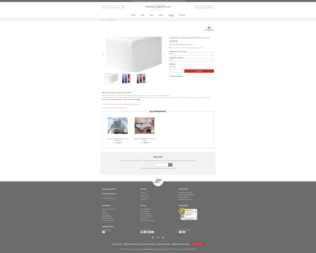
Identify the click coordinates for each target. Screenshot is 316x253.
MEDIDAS (172, 64)
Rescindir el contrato (197, 244)
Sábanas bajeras (107, 216)
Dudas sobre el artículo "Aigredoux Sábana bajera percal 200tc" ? (122, 104)
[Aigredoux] (209, 29)
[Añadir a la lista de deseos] (125, 131)
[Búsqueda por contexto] (104, 7)
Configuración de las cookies (180, 244)
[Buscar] (123, 7)
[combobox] (114, 7)
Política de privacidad (153, 168)
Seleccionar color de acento (177, 51)
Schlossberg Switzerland (147, 220)
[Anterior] (103, 54)
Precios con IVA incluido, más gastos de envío (181, 44)
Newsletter (143, 199)
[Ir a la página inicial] (158, 7)
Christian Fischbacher (146, 216)
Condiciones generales (185, 192)
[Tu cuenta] (201, 7)
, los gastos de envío (149, 249)
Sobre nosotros (144, 197)
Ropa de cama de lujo (108, 209)
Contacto (143, 192)
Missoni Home (144, 218)
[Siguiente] (164, 54)
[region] (134, 60)
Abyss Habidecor (145, 209)
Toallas (104, 211)
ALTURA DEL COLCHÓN (176, 58)
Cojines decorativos (108, 218)
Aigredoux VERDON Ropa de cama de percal (144, 139)
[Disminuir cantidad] (171, 71)
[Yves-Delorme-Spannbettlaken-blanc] (134, 54)
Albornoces (105, 213)
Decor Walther (144, 211)
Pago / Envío (144, 195)
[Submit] (170, 165)
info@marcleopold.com (109, 193)
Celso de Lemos (145, 213)
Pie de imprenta (183, 197)
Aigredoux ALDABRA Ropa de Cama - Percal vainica (117, 139)
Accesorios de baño (108, 220)
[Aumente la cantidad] (182, 71)
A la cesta (199, 71)
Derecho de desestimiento (186, 195)
